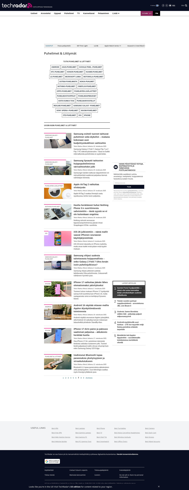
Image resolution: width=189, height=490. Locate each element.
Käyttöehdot (49, 470)
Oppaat (57, 13)
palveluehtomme (132, 190)
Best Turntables (120, 428)
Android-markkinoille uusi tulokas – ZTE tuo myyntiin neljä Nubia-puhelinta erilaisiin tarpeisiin (130, 325)
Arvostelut (46, 13)
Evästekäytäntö (124, 470)
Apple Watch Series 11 (113, 46)
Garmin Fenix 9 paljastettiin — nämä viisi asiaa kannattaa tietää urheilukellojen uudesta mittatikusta (129, 291)
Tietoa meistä (49, 475)
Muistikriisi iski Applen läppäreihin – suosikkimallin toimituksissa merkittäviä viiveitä (128, 338)
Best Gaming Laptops (83, 433)
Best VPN (55, 428)
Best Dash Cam (150, 433)
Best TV (99, 433)
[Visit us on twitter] (166, 5)
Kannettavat (88, 13)
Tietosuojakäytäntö (101, 470)
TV (78, 13)
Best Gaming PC (81, 437)
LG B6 (96, 46)
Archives (89, 378)
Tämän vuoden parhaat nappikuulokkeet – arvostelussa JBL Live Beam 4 (130, 303)
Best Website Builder (59, 441)
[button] (184, 5)
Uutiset (34, 13)
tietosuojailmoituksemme (129, 192)
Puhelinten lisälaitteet (54, 186)
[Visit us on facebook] (163, 5)
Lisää (115, 13)
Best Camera (149, 428)
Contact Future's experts (78, 470)
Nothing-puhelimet (52, 207)
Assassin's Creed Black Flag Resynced (141, 46)
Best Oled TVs (102, 437)
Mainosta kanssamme (78, 475)
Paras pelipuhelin (64, 46)
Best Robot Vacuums (152, 441)
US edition (75, 486)
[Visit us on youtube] (170, 5)
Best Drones (149, 437)
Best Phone (101, 428)
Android (48, 307)
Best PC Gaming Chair (83, 441)
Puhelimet (69, 13)
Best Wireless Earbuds (122, 437)
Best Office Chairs (120, 441)
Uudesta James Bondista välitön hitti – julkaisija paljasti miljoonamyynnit (129, 314)
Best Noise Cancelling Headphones (127, 433)
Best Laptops (80, 428)
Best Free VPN (57, 433)
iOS (46, 233)
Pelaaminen (103, 13)
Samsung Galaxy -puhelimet (51, 136)
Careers (97, 475)
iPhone (47, 284)
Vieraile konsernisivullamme (127, 454)
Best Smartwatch (103, 441)
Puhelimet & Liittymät (53, 356)
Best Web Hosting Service (61, 437)
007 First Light (82, 46)
